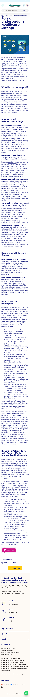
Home (2, 15)
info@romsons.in (13, 621)
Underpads (13, 65)
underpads (24, 108)
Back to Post (16, 568)
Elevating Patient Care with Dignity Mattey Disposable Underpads (14, 453)
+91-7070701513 (13, 604)
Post (7, 15)
